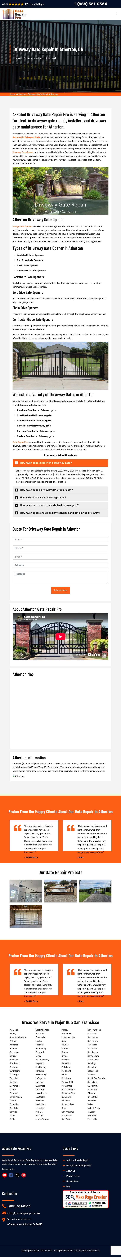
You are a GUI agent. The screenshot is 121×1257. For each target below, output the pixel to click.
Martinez (40, 1100)
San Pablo (92, 1045)
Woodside (92, 1115)
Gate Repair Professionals (87, 1250)
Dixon (12, 1115)
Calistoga (14, 1074)
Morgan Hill (67, 1033)
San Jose (92, 1033)
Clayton (13, 1082)
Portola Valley (68, 1089)
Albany (13, 1033)
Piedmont (66, 1071)
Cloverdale (15, 1086)
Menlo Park (41, 1104)
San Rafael (93, 1048)
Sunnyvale (93, 1089)
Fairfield (39, 1045)
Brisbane (14, 1067)
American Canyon (18, 1037)
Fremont (40, 1052)
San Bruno (66, 1115)
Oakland (65, 1048)
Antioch (13, 1041)
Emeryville (40, 1037)
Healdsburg (41, 1067)
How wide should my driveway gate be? (43, 497)
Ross (64, 1108)
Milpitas (39, 1115)
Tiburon (91, 1093)
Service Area (72, 1181)
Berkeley (14, 1059)
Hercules (40, 1071)
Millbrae (39, 1112)
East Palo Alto (42, 1030)
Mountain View (68, 1037)
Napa (64, 1041)
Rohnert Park (68, 1104)
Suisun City (93, 1086)
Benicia (13, 1056)
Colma (13, 1089)
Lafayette (41, 1078)
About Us (70, 1171)
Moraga (65, 1030)
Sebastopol (93, 1071)
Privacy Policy (73, 1176)
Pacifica (65, 1059)
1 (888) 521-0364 (18, 1206)
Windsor (91, 1112)
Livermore (40, 1086)
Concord (14, 1093)
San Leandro (93, 1037)
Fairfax (39, 1041)
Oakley (65, 1052)
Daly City (14, 1108)
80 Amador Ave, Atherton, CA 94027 (24, 1224)
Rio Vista (66, 1100)
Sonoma (91, 1074)
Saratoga (92, 1063)
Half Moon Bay (42, 1059)
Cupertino (14, 1104)
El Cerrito (40, 1033)
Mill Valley (40, 1108)
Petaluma (66, 1067)
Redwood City (68, 1093)
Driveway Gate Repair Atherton (43, 94)
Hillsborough (41, 1074)
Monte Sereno (42, 1119)
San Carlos (67, 1119)
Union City (92, 1097)
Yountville (92, 1119)
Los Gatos (40, 1097)
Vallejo (91, 1104)
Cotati (13, 1100)
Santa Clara (93, 1056)
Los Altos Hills (42, 1093)
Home (12, 94)
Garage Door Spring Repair (78, 1165)
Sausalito (92, 1067)
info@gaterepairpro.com (23, 1213)
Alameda (14, 1030)
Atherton (21, 94)
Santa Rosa (93, 1059)
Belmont (14, 1048)
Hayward (40, 1063)
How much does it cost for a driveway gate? (46, 462)
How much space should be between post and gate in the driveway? (60, 512)
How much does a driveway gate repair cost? (46, 490)
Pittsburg (66, 1078)
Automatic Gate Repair (77, 1160)
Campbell (14, 1078)
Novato (65, 1045)
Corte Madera (16, 1097)
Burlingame (15, 1071)
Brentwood (15, 1063)
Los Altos (40, 1089)
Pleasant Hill (67, 1082)
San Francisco (94, 1030)
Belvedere (14, 1052)
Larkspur (40, 1082)
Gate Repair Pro (20, 442)
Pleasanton (67, 1086)
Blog (68, 1186)
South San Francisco (97, 1078)
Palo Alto (66, 1063)
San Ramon (93, 1052)
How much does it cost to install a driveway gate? (49, 505)
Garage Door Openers (23, 226)
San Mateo (93, 1041)
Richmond (66, 1097)
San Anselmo (68, 1112)
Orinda (65, 1056)
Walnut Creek (94, 1108)
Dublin (12, 1119)
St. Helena (92, 1082)
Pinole (64, 1074)
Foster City (41, 1048)
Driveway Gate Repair (23, 152)
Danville (13, 1112)
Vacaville (92, 1100)
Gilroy (38, 1056)
